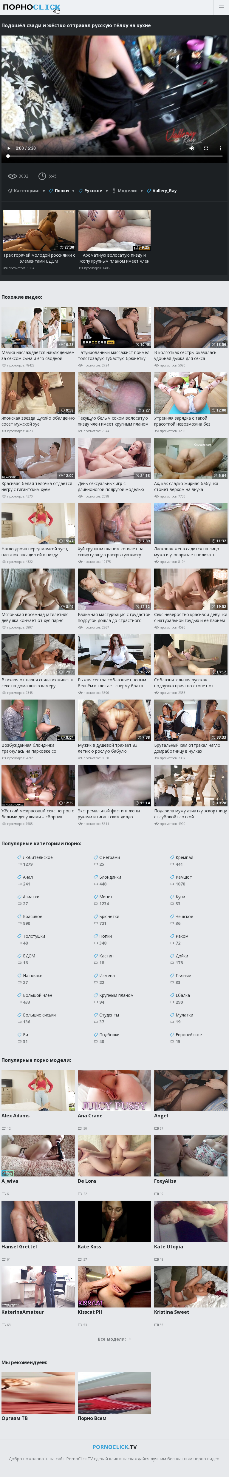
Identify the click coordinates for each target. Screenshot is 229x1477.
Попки (62, 190)
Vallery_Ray (165, 190)
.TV (114, 1446)
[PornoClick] (50, 7)
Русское (93, 190)
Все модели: (112, 1339)
